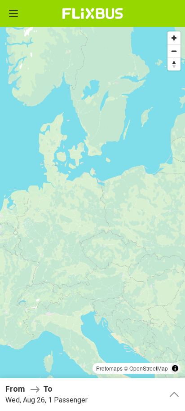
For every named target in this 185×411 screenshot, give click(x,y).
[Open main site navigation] (13, 13)
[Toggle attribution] (175, 368)
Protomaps (109, 368)
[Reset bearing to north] (174, 64)
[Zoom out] (174, 50)
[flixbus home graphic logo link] (93, 13)
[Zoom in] (174, 37)
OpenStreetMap (148, 368)
